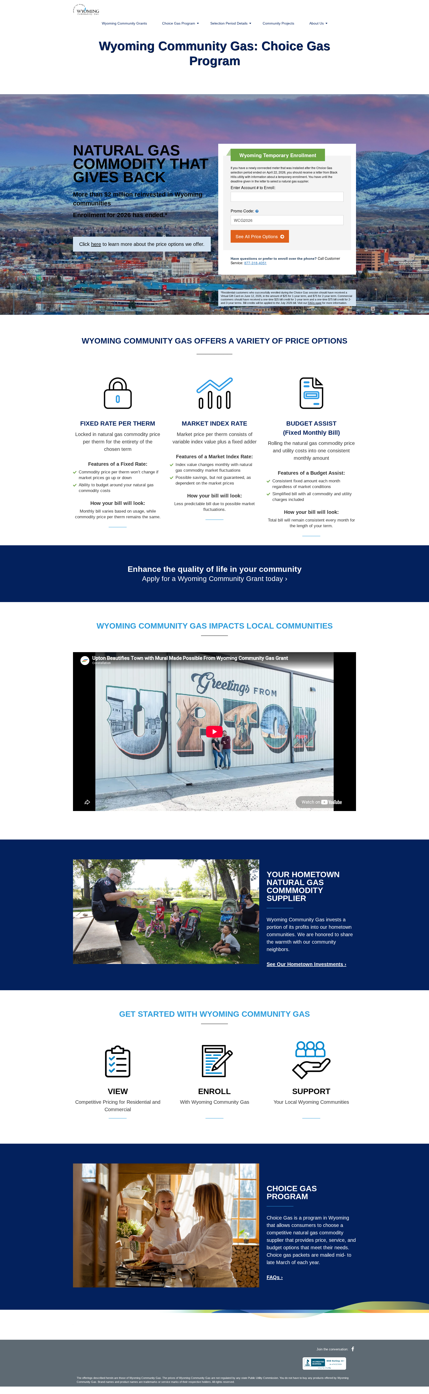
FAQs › (275, 1277)
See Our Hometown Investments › (306, 964)
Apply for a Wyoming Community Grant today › (214, 578)
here (96, 244)
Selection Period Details (229, 23)
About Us (316, 23)
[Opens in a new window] (324, 1363)
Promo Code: (242, 211)
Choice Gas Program (178, 23)
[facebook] (352, 1349)
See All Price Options (257, 236)
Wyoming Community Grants (124, 23)
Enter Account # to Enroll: (253, 187)
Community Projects (278, 23)
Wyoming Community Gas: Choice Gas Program (214, 53)
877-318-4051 (255, 262)
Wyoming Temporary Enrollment (277, 155)
